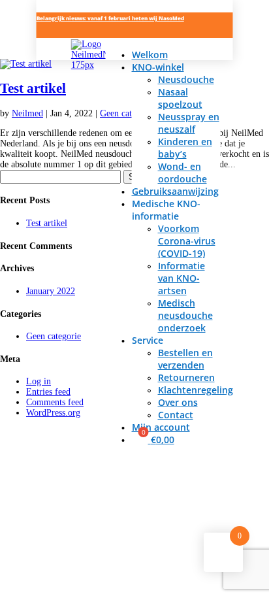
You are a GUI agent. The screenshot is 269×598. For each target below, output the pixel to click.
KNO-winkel (158, 67)
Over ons (178, 402)
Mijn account (161, 427)
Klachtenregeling (195, 390)
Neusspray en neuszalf (188, 122)
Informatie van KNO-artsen (181, 278)
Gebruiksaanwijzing (175, 191)
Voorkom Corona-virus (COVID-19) (186, 240)
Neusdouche (186, 79)
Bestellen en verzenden (185, 358)
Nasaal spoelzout (180, 98)
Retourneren (186, 377)
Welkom (150, 54)
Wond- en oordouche (182, 172)
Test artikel (33, 88)
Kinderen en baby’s (185, 147)
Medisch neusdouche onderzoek (185, 315)
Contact (175, 414)
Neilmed (27, 113)
